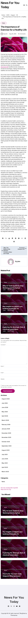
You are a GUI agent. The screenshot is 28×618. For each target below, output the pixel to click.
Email (2, 372)
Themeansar (13, 615)
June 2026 (5, 407)
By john (5, 33)
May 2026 (5, 411)
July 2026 (5, 403)
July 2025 (5, 454)
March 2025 (5, 471)
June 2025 (5, 458)
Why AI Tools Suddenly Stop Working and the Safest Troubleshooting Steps (13, 288)
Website (2, 379)
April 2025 (5, 467)
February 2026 (6, 424)
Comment (3, 344)
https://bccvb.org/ (6, 489)
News (3, 23)
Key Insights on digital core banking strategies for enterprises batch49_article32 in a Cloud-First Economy (14, 535)
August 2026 (5, 399)
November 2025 (6, 437)
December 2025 (6, 433)
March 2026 (5, 420)
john (18, 261)
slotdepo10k (9, 488)
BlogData (22, 613)
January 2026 (6, 429)
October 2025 (6, 441)
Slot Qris (3, 488)
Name (2, 366)
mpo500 (15, 488)
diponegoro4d (4, 67)
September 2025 (6, 446)
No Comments (22, 33)
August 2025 (5, 450)
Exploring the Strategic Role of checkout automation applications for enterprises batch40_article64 (14, 556)
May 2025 (5, 463)
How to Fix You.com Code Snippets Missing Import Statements (12, 576)
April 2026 (5, 416)
